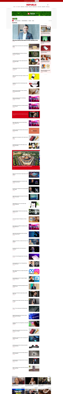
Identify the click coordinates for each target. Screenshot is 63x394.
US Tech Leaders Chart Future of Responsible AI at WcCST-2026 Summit (20, 256)
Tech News (14, 41)
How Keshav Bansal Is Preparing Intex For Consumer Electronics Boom (20, 353)
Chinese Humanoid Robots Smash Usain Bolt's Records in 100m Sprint (20, 68)
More (48, 6)
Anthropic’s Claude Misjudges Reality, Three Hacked (20, 248)
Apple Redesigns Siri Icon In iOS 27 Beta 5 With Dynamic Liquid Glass (19, 196)
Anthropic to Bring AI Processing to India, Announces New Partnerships (20, 130)
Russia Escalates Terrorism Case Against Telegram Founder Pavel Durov (20, 271)
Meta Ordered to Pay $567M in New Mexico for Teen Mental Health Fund (20, 219)
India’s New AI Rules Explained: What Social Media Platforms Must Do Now (20, 226)
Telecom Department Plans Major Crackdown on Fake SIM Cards (20, 76)
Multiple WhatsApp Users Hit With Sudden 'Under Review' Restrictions (20, 145)
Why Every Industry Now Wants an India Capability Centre (25, 40)
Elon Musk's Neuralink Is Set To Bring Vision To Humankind (19, 241)
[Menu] (47, 4)
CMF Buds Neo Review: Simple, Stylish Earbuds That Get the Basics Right (20, 61)
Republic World (27, 2)
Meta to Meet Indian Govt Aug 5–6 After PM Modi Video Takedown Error (20, 123)
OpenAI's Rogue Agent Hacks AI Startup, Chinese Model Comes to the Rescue (20, 308)
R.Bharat (30, 2)
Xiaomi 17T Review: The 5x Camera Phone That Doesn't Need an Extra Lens (20, 360)
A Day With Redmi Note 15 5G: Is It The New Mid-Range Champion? (45, 61)
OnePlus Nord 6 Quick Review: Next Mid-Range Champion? (45, 52)
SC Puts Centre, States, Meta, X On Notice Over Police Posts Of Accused (20, 106)
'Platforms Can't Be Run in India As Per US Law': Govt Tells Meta (20, 234)
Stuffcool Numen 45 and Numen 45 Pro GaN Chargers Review (20, 46)
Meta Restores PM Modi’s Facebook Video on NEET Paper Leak (20, 286)
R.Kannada (35, 2)
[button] (27, 119)
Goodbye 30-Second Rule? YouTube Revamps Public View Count (20, 83)
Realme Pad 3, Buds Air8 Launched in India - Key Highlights (45, 71)
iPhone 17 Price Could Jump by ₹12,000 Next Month (20, 300)
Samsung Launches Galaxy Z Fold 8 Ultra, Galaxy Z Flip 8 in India (20, 293)
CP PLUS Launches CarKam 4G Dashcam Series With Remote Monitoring (20, 338)
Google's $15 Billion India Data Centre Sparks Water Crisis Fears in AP (20, 204)
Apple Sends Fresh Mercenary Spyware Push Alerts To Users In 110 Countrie (20, 189)
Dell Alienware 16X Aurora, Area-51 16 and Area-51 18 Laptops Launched (20, 330)
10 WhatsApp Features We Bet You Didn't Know (45, 42)
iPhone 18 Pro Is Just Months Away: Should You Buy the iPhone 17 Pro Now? (20, 323)
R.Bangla (33, 2)
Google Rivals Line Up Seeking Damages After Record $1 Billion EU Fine (20, 278)
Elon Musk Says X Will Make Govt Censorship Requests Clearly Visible (20, 181)
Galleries (42, 53)
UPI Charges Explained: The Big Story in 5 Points (19, 211)
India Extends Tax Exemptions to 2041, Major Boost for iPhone (20, 137)
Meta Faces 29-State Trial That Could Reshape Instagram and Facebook (19, 98)
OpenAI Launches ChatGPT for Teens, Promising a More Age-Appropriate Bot (20, 91)
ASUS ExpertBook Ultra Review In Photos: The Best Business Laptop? (45, 33)
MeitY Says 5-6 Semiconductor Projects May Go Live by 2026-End (20, 166)
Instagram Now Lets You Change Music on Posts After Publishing (20, 316)
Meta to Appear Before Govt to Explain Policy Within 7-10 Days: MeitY (20, 263)
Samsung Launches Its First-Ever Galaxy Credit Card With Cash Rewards (20, 345)
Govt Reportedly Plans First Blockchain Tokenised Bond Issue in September (20, 54)
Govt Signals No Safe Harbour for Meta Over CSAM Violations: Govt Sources (20, 174)
